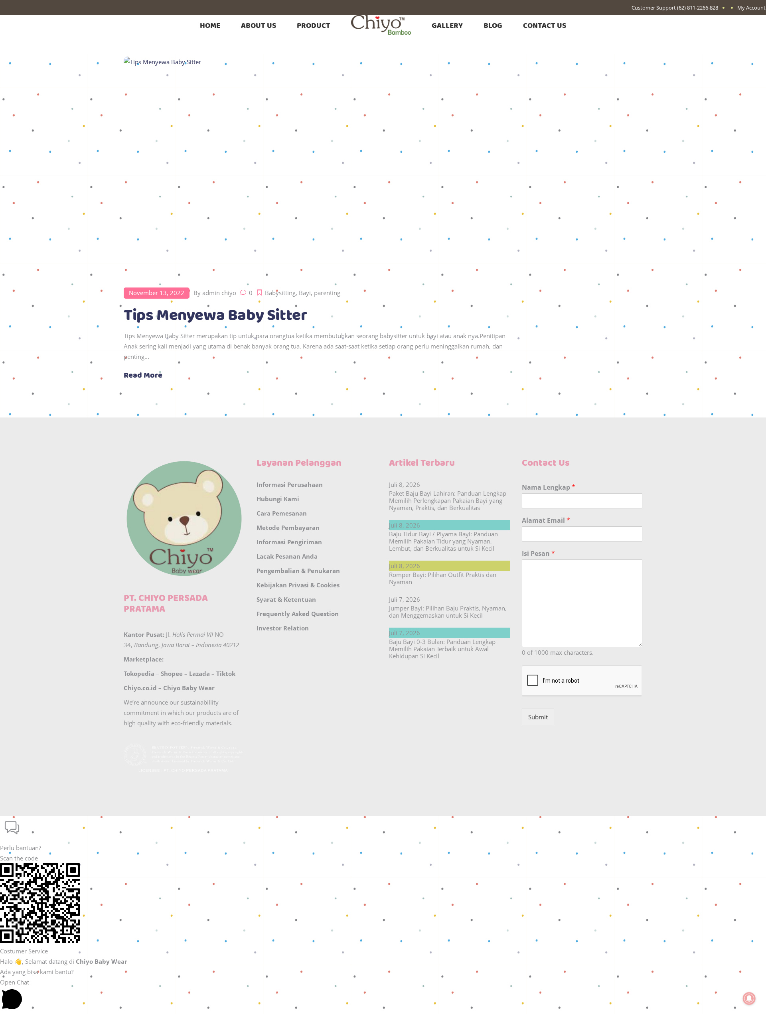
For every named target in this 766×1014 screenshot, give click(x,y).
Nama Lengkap (548, 487)
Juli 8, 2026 (404, 484)
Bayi (305, 293)
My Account (751, 7)
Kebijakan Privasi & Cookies (298, 585)
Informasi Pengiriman (289, 542)
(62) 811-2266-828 (697, 7)
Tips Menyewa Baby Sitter (215, 315)
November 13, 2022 (156, 293)
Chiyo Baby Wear (189, 688)
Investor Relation (283, 628)
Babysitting (280, 293)
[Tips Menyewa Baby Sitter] (316, 164)
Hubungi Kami (278, 499)
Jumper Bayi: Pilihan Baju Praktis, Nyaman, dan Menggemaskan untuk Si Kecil (448, 611)
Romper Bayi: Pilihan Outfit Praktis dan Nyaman (442, 578)
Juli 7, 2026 (404, 599)
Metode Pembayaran (288, 528)
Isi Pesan (538, 553)
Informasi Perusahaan (290, 484)
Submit (538, 717)
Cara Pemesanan (282, 513)
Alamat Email (546, 520)
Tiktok (225, 673)
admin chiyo (219, 293)
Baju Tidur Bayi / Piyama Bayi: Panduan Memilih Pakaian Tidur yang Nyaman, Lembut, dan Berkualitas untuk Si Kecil (443, 541)
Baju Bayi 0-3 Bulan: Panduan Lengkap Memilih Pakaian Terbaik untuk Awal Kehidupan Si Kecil (442, 649)
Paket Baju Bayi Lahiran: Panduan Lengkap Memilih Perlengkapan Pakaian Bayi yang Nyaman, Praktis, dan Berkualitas (447, 500)
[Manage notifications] (749, 998)
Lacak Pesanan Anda (287, 556)
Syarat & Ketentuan (286, 599)
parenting (327, 293)
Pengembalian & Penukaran (298, 571)
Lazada (199, 673)
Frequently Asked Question (298, 614)
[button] (383, 834)
